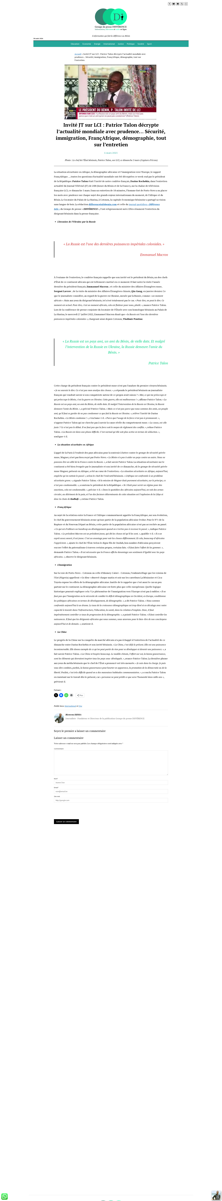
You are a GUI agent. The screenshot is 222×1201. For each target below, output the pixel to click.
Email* (56, 787)
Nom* (56, 779)
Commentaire (59, 749)
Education (75, 44)
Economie (86, 44)
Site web (57, 796)
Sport (149, 44)
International (109, 44)
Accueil (78, 54)
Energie (97, 44)
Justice (121, 44)
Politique (131, 44)
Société (141, 44)
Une (80, 706)
